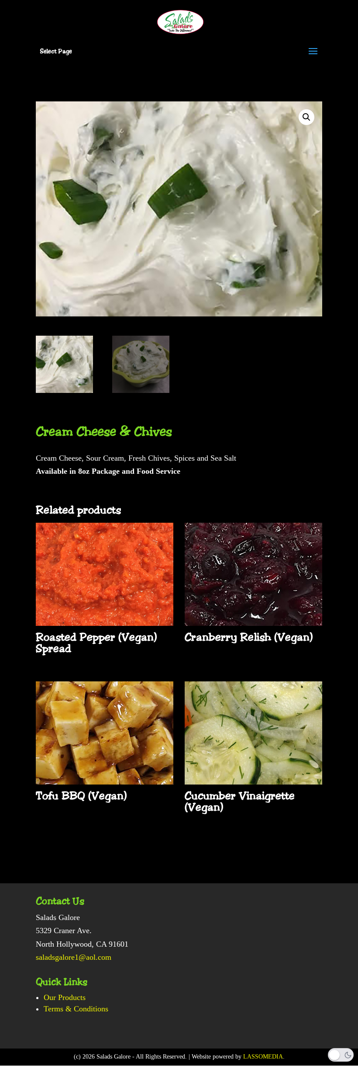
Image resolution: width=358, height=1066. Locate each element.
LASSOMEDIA (263, 1056)
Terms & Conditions (76, 1008)
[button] (306, 117)
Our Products (65, 997)
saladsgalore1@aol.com (73, 957)
